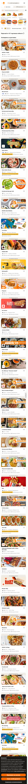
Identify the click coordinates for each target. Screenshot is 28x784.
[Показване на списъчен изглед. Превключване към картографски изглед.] (26, 10)
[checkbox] (3, 22)
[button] (3, 3)
